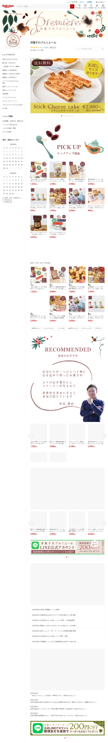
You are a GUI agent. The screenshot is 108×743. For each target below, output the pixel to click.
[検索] (72, 12)
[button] (100, 7)
